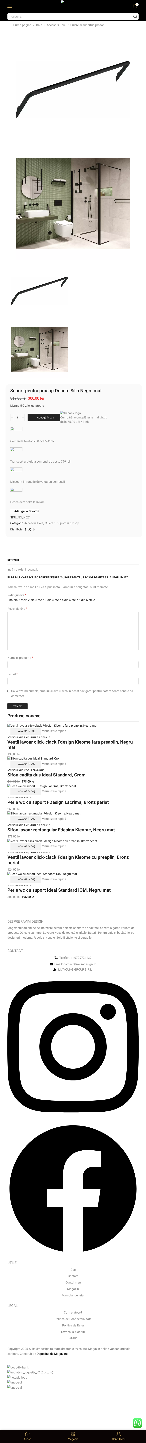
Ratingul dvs (16, 595)
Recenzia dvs (17, 608)
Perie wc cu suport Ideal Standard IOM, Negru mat (59, 890)
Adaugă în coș (45, 417)
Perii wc (28, 797)
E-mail (12, 674)
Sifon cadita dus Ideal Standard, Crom (46, 775)
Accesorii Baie (56, 25)
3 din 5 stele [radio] (53, 600)
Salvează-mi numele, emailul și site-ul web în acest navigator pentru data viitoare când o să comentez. (72, 693)
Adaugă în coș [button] (26, 731)
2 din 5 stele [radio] (36, 600)
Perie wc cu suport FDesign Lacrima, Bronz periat (58, 802)
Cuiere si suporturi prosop (87, 25)
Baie (39, 25)
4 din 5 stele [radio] (70, 600)
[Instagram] (73, 1120)
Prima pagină (22, 25)
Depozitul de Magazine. (52, 1354)
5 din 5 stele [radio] (87, 600)
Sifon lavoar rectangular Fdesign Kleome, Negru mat (61, 830)
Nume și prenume (20, 658)
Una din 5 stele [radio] (17, 600)
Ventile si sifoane (40, 737)
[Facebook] (73, 1253)
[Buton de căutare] (135, 16)
